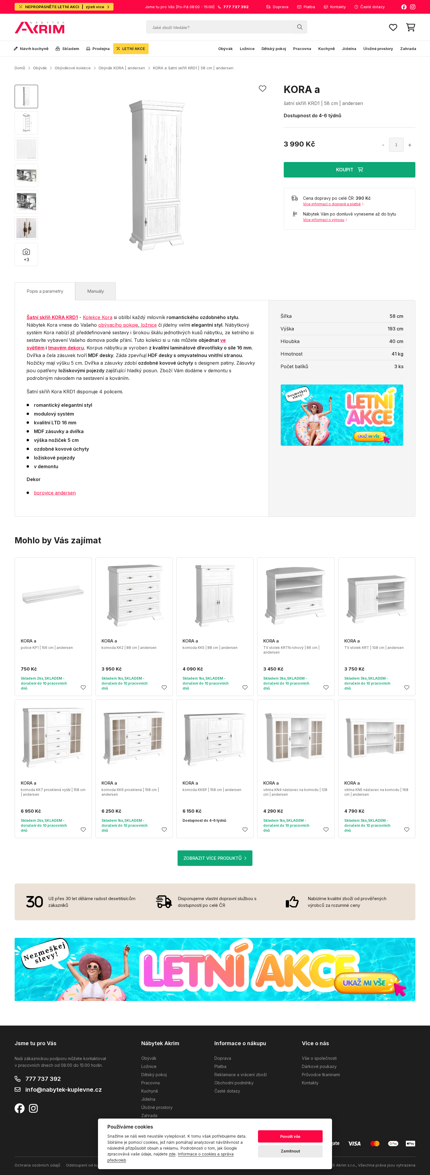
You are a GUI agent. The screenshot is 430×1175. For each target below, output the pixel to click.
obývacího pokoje (118, 325)
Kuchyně (326, 48)
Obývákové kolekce (73, 68)
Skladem (70, 48)
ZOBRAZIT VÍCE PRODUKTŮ (212, 858)
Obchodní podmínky (234, 1082)
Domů (20, 68)
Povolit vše (290, 1136)
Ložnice (247, 48)
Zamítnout (290, 1151)
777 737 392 (43, 1078)
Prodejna (101, 48)
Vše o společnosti (319, 1058)
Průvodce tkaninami (321, 1074)
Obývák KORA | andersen (122, 68)
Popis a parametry (45, 291)
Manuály (95, 291)
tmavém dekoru (66, 348)
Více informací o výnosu (323, 220)
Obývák (225, 48)
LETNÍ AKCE (133, 48)
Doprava (280, 6)
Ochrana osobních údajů (37, 1165)
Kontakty (338, 6)
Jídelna (349, 48)
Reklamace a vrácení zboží (240, 1074)
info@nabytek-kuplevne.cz (63, 1089)
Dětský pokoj (274, 48)
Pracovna (302, 48)
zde (172, 1154)
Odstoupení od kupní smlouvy (93, 1165)
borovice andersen (55, 493)
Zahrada (408, 48)
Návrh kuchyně (34, 48)
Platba (309, 6)
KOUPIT (344, 170)
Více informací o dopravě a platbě (332, 204)
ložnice (148, 325)
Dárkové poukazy (319, 1066)
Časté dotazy (372, 6)
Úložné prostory (378, 48)
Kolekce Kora (97, 317)
